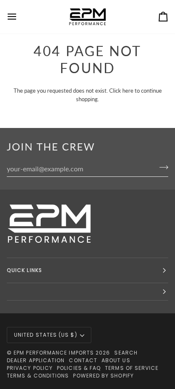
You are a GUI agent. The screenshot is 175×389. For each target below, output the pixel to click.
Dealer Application (36, 360)
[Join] (161, 167)
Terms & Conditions (38, 375)
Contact (83, 360)
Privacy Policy (30, 368)
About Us (116, 360)
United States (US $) (45, 334)
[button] (87, 292)
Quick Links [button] (24, 270)
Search (125, 352)
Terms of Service (131, 368)
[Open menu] (19, 17)
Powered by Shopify (103, 375)
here (127, 90)
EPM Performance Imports (54, 352)
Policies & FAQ (79, 368)
